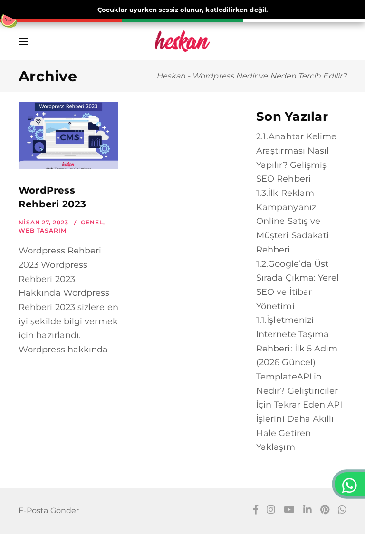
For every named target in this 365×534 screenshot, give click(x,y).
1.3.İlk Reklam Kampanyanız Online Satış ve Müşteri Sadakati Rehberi (292, 221)
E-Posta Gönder (49, 510)
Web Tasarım (43, 230)
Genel (92, 222)
